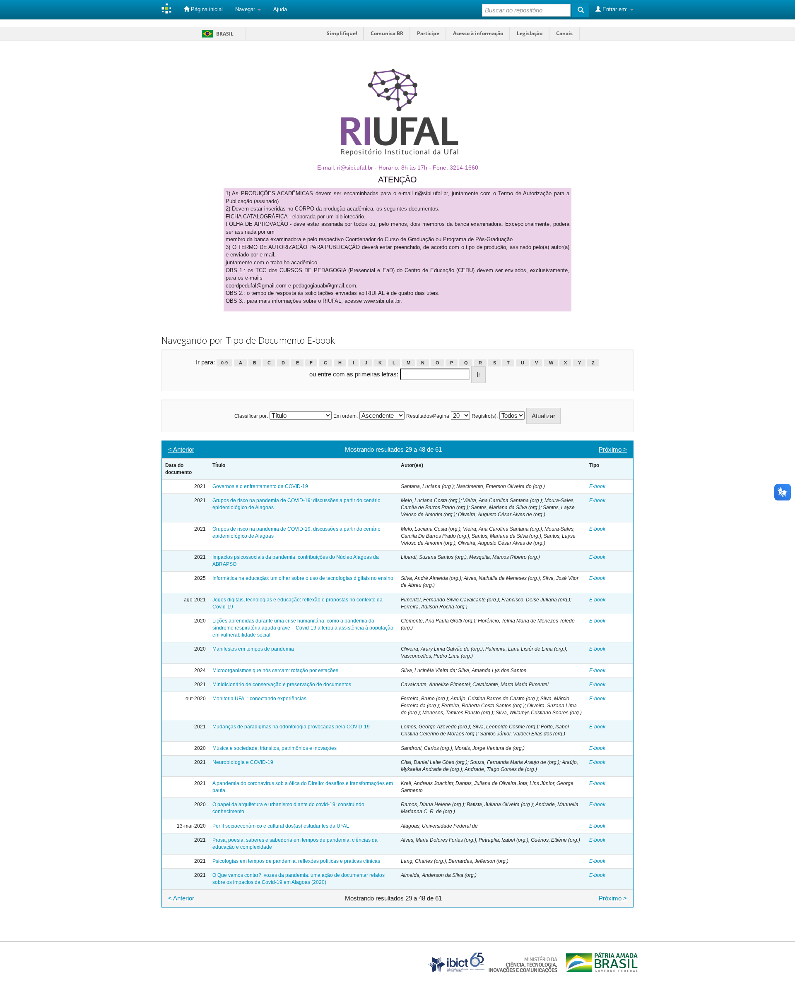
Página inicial (206, 9)
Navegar (246, 9)
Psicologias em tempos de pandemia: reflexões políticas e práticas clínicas (296, 861)
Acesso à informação (478, 33)
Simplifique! (342, 33)
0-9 (224, 362)
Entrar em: (615, 9)
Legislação (529, 33)
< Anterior (181, 449)
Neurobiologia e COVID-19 (242, 762)
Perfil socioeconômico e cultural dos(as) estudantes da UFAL (280, 826)
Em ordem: (345, 416)
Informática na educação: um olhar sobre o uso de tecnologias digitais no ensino (302, 578)
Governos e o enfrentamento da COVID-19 (260, 486)
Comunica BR (387, 33)
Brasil (216, 33)
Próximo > (613, 449)
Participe (428, 33)
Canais (564, 33)
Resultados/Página (427, 416)
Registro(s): (485, 416)
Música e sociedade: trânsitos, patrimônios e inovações (274, 748)
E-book (597, 486)
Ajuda (280, 9)
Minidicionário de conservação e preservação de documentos (281, 684)
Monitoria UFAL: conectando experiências (259, 698)
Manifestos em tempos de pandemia (253, 649)
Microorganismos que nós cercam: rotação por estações (275, 670)
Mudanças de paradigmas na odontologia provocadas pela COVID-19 (291, 727)
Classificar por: (251, 416)
